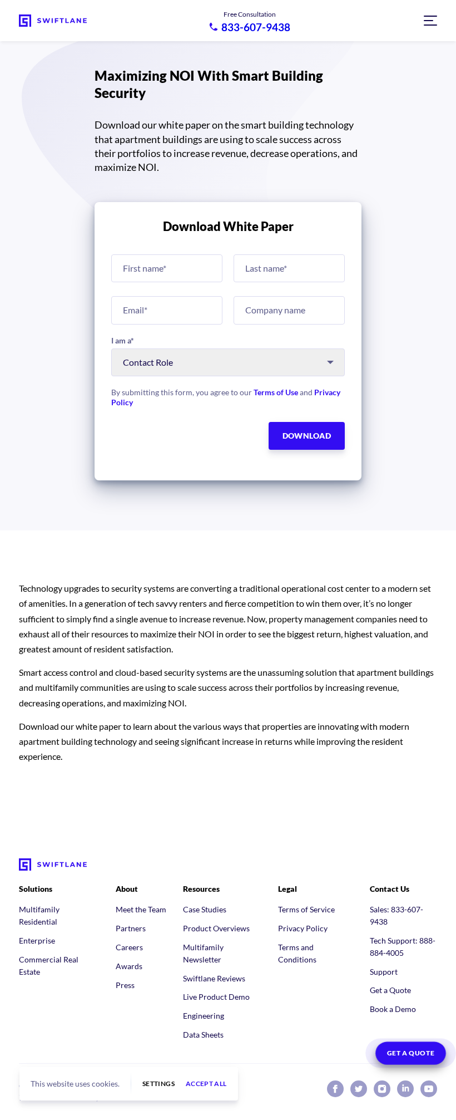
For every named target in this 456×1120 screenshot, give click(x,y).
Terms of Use (276, 392)
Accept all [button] (206, 1084)
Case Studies (204, 909)
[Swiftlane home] (53, 20)
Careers (129, 947)
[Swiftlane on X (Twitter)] (358, 1088)
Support (384, 971)
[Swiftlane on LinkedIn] (405, 1088)
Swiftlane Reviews (214, 978)
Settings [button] (158, 1084)
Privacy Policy (303, 928)
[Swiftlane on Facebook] (335, 1088)
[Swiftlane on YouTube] (428, 1088)
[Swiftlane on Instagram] (382, 1088)
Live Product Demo (216, 996)
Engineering (203, 1015)
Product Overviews (216, 928)
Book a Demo (393, 1009)
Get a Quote (390, 990)
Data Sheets (203, 1034)
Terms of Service (306, 909)
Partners (131, 928)
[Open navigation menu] (430, 21)
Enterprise (37, 940)
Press (125, 985)
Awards (129, 966)
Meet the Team (141, 909)
